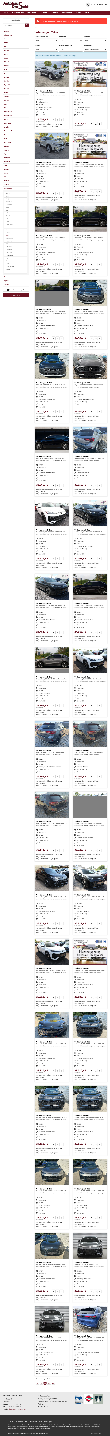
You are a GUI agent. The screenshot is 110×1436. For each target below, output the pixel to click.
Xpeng (6, 281)
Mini (5, 138)
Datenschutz (33, 1422)
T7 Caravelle (9, 249)
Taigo (7, 258)
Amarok (8, 193)
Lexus (6, 119)
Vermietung (31, 13)
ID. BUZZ (8, 215)
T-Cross (8, 232)
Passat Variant (9, 224)
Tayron (7, 260)
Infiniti (6, 89)
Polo (7, 227)
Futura (6, 77)
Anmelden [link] (16, 295)
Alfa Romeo (8, 35)
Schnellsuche (15, 20)
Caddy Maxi (9, 204)
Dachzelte (54, 13)
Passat (7, 221)
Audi (5, 39)
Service (78, 13)
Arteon (7, 196)
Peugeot (7, 158)
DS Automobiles (9, 62)
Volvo (6, 277)
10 (37, 1383)
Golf (7, 210)
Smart (6, 173)
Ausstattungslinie (65, 45)
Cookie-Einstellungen (45, 1422)
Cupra (6, 54)
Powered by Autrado (96, 1433)
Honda (6, 81)
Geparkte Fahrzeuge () (16, 290)
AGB (25, 1422)
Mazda (6, 127)
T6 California (9, 241)
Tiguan (7, 263)
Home (6, 13)
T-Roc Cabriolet (9, 238)
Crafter (7, 207)
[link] (54, 119)
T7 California (9, 246)
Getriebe (87, 36)
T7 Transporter (9, 255)
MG (5, 135)
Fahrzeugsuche (18, 13)
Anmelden (11, 1422)
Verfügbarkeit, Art (41, 36)
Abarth (6, 31)
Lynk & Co (7, 123)
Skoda (6, 169)
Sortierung (88, 45)
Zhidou (6, 285)
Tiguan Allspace (10, 266)
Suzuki (6, 181)
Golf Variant (9, 213)
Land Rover (8, 112)
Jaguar (6, 100)
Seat (5, 165)
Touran (7, 272)
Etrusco (6, 66)
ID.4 (7, 218)
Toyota (6, 184)
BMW (6, 43)
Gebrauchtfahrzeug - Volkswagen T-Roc (52, 95)
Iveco (6, 93)
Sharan (8, 230)
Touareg (8, 269)
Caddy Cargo (9, 201)
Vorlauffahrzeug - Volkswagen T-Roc (90, 168)
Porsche (7, 161)
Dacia (6, 58)
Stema (6, 177)
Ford (5, 73)
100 (49, 1383)
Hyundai (7, 85)
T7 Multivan (9, 252)
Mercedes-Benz (9, 131)
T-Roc (7, 235)
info (36, 27)
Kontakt (88, 13)
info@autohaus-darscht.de (19, 1409)
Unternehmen (67, 13)
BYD (5, 46)
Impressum (19, 1422)
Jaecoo (6, 96)
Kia (5, 108)
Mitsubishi (7, 142)
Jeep (5, 104)
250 (53, 1383)
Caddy (7, 199)
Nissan (6, 146)
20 (41, 1383)
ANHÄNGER (43, 13)
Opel (5, 154)
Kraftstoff (62, 36)
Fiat (5, 69)
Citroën (6, 50)
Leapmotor (8, 115)
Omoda (6, 150)
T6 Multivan (9, 244)
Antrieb (37, 45)
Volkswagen (8, 188)
